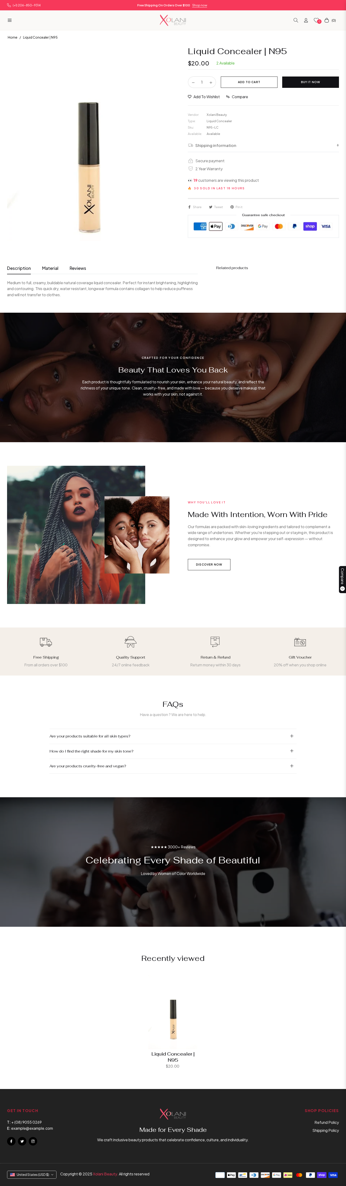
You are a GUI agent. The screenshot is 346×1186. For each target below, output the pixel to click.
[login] (306, 20)
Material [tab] (50, 268)
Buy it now (310, 82)
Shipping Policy (325, 1130)
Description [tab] (19, 268)
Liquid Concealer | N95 (173, 1057)
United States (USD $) (33, 1174)
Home (12, 37)
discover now (209, 564)
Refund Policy (326, 1122)
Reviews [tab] (78, 268)
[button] (296, 20)
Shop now (199, 5)
